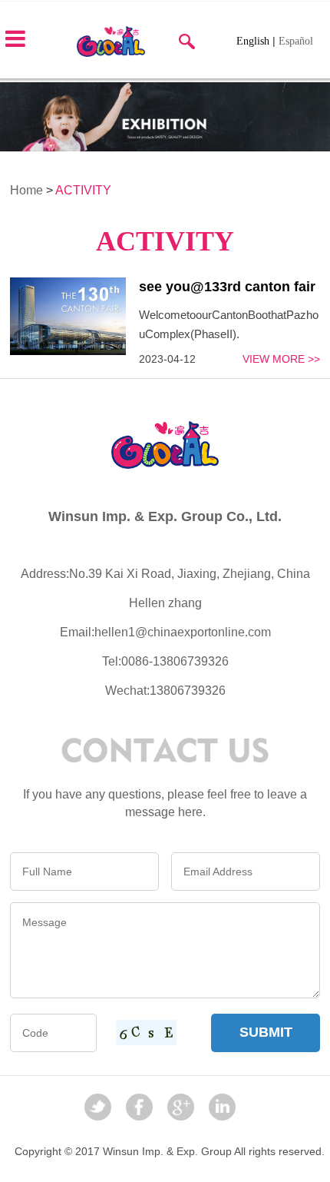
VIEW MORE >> (281, 359)
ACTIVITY (83, 190)
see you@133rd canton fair (227, 286)
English (252, 41)
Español (296, 41)
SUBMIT (265, 1032)
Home (26, 190)
